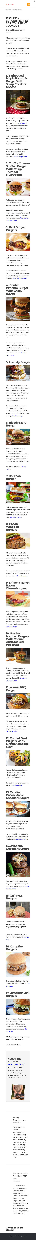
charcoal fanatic (21, 123)
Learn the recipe (11, 731)
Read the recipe (17, 416)
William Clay (16, 1064)
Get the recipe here (20, 156)
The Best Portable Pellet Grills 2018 (20, 1174)
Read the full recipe (20, 278)
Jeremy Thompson (18, 1118)
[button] (35, 1)
